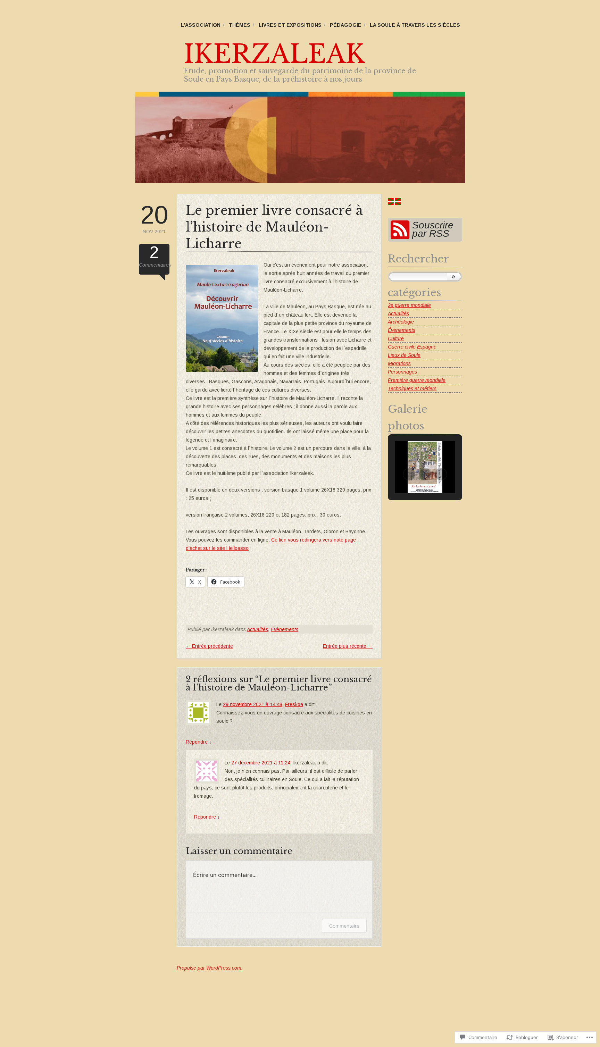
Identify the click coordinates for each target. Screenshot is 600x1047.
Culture (396, 338)
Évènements (284, 629)
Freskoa (294, 704)
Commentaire (344, 926)
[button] (409, 474)
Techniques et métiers (412, 388)
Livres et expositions (290, 25)
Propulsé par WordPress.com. (210, 968)
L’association (200, 25)
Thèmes (239, 25)
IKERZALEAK (274, 54)
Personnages (402, 372)
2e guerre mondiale (409, 305)
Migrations (399, 363)
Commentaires (154, 256)
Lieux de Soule (404, 355)
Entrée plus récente (348, 646)
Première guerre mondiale (416, 380)
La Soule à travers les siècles (415, 25)
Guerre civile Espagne (412, 347)
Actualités (257, 629)
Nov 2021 (154, 218)
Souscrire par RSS (432, 229)
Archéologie (401, 322)
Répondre (198, 742)
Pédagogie (345, 25)
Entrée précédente (209, 646)
